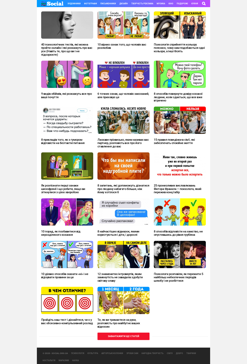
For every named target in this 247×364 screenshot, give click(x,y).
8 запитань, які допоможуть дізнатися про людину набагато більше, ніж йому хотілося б (123, 189)
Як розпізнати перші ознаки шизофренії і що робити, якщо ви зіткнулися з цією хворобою (63, 189)
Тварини (191, 353)
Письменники (108, 3)
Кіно (171, 3)
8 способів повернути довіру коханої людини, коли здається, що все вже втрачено (178, 97)
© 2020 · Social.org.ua (55, 353)
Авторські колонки (112, 353)
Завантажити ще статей (123, 336)
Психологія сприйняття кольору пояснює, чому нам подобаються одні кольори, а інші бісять (179, 48)
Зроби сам (132, 353)
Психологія (77, 353)
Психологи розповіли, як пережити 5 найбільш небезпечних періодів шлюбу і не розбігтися (178, 277)
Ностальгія (49, 360)
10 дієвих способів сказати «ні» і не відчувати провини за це (64, 275)
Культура (92, 353)
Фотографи (90, 3)
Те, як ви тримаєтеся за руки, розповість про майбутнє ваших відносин (118, 323)
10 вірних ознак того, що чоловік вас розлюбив (121, 46)
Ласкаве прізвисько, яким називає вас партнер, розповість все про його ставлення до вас (123, 143)
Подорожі (182, 3)
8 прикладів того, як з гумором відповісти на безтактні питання (63, 141)
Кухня (194, 3)
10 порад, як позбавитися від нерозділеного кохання (60, 233)
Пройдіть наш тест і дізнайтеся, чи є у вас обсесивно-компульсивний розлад (67, 321)
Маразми (64, 360)
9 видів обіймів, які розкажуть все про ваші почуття (66, 95)
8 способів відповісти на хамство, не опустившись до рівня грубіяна (178, 233)
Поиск (204, 3)
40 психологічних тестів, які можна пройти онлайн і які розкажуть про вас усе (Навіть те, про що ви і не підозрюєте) (66, 49)
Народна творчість (153, 353)
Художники (74, 3)
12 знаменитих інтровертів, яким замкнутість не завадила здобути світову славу (120, 277)
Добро (179, 353)
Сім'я (170, 353)
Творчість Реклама (142, 3)
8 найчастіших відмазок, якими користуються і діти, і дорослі (118, 233)
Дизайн (123, 3)
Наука (75, 360)
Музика (161, 3)
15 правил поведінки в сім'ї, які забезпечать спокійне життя (174, 141)
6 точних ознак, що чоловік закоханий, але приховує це (123, 95)
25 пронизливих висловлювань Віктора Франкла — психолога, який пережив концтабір (177, 189)
